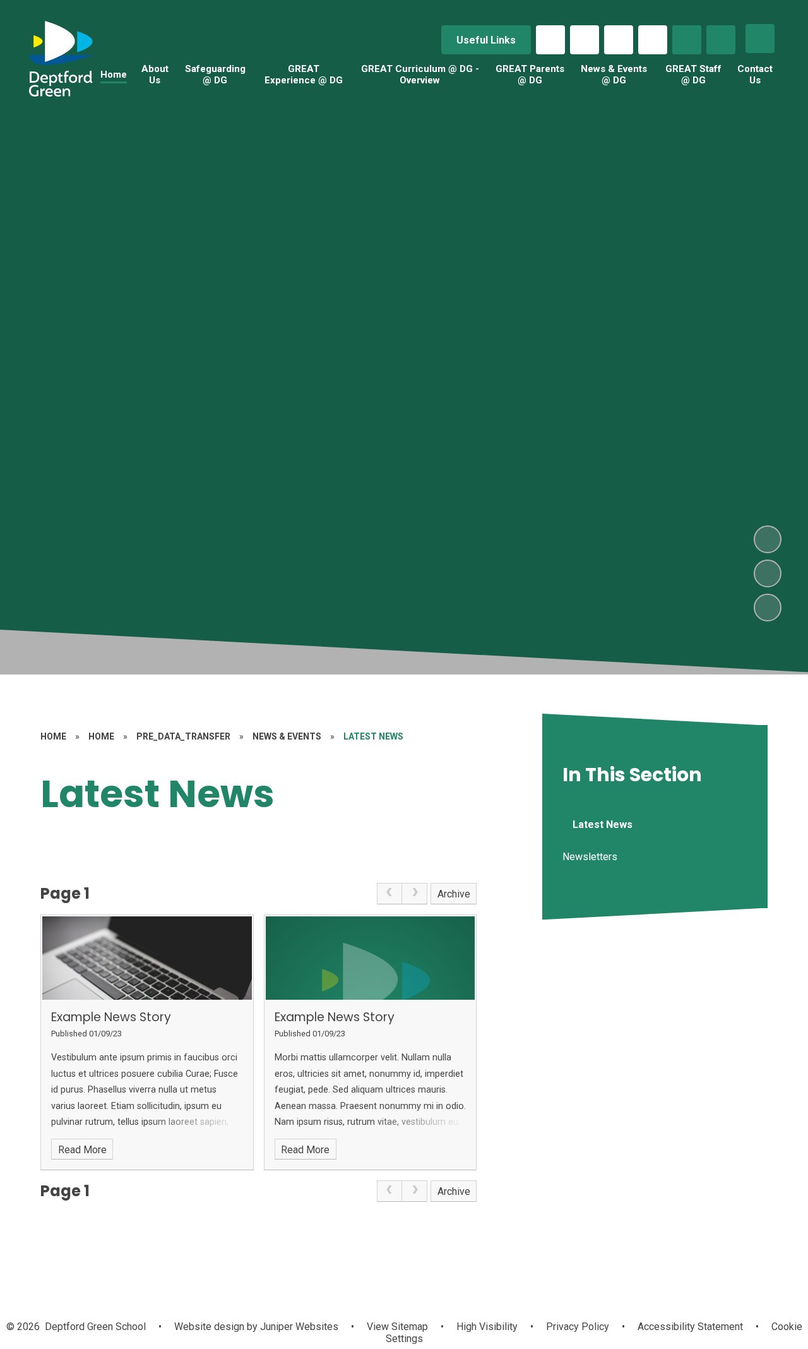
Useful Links (486, 40)
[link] (389, 893)
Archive (453, 894)
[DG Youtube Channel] (652, 39)
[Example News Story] (147, 958)
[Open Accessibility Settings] (720, 39)
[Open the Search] (686, 39)
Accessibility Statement (690, 1327)
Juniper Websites (298, 1327)
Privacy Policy (577, 1327)
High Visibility (487, 1327)
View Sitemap (397, 1327)
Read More (82, 1150)
